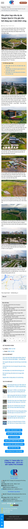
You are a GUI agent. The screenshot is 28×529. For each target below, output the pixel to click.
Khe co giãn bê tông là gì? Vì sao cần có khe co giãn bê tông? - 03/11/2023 (14, 316)
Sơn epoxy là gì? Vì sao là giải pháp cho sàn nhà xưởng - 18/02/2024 (14, 335)
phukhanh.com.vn (18, 489)
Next (19, 340)
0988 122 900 (12, 348)
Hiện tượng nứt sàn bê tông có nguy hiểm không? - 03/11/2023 (13, 313)
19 (16, 340)
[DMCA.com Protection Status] (14, 505)
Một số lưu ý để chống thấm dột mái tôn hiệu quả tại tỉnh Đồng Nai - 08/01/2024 (14, 327)
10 (24, 338)
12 (7, 340)
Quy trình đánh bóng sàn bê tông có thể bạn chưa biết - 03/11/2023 (14, 308)
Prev (13, 338)
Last (23, 340)
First (10, 338)
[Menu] (2, 3)
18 (14, 340)
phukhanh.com (10, 489)
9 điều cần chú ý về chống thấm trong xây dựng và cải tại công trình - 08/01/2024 (15, 324)
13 (9, 340)
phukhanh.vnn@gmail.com (12, 487)
